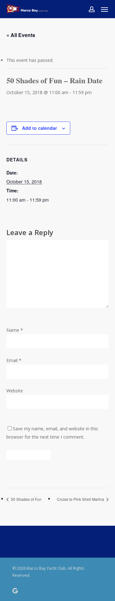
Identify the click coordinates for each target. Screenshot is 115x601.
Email (13, 360)
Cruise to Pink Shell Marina (81, 499)
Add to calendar (39, 128)
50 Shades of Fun (26, 499)
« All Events (20, 35)
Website (14, 391)
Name (14, 330)
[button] (104, 9)
